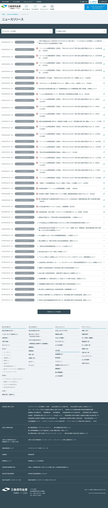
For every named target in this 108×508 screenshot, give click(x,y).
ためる (4, 375)
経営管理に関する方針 (8, 406)
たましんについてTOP (61, 330)
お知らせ (94, 1)
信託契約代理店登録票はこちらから (37, 473)
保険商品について (7, 461)
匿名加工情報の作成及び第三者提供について (76, 433)
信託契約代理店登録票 (8, 473)
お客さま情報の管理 (7, 427)
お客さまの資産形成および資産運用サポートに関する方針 (10, 441)
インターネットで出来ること (10, 334)
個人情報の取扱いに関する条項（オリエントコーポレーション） (45, 433)
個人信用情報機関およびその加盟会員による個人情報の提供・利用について (48, 430)
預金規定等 (31, 454)
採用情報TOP (59, 354)
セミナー (31, 361)
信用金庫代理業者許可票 (8, 467)
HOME (3, 14)
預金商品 (31, 351)
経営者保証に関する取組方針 (90, 412)
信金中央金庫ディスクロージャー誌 (11, 480)
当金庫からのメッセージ (62, 365)
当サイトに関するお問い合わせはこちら (95, 489)
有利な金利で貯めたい (10, 387)
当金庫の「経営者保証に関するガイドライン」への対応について (45, 415)
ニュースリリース (86, 356)
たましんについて (28, 1)
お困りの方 (104, 1)
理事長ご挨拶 (59, 334)
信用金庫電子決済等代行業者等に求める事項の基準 (41, 418)
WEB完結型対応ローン (10, 366)
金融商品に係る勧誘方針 (34, 412)
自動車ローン (7, 358)
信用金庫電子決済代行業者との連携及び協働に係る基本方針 (81, 415)
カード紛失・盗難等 (87, 338)
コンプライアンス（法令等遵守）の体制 (38, 406)
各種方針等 (85, 334)
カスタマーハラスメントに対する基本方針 (53, 421)
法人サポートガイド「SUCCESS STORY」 (35, 335)
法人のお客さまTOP (34, 330)
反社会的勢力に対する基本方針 (60, 406)
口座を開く (5, 338)
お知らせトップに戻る (54, 312)
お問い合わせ (85, 363)
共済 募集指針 (56, 412)
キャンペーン (5, 345)
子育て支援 (5, 341)
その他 (95, 421)
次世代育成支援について (90, 418)
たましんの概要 (59, 338)
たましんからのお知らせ (12, 14)
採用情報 (39, 1)
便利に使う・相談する (8, 394)
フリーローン (7, 355)
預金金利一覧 (85, 341)
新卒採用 (57, 358)
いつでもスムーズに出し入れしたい (13, 379)
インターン (58, 361)
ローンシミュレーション (10, 371)
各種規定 (4, 454)
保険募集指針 (47, 412)
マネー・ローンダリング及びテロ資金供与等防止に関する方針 (44, 409)
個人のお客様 (5, 1)
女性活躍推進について (34, 421)
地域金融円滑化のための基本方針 (71, 412)
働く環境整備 (59, 372)
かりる (4, 349)
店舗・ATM (84, 1)
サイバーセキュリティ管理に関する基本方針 (79, 421)
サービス (31, 365)
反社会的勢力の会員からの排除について (81, 406)
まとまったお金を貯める (10, 384)
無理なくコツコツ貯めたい (11, 382)
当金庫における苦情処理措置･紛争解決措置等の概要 (79, 409)
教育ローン (7, 360)
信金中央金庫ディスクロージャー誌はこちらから (41, 480)
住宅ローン (7, 363)
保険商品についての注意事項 (35, 461)
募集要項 (57, 368)
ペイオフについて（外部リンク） (37, 448)
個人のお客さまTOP (7, 330)
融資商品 (31, 347)
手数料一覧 (32, 358)
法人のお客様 (16, 1)
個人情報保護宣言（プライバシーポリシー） (40, 427)
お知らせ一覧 (85, 352)
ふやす (4, 391)
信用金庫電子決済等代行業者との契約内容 (70, 418)
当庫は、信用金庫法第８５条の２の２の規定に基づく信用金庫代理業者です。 (48, 467)
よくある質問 (59, 345)
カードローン (7, 352)
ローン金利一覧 (86, 345)
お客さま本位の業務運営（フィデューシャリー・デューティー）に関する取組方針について (52, 440)
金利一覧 (31, 354)
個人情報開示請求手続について (62, 427)
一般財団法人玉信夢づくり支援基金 (38, 343)
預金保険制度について (8, 448)
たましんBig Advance (35, 340)
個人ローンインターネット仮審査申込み (14, 369)
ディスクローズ (59, 341)
